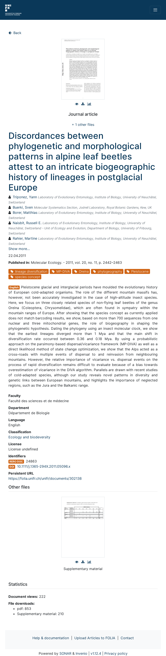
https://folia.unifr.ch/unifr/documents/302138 (45, 478)
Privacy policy (116, 653)
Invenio (81, 653)
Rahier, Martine (25, 238)
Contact (127, 638)
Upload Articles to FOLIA (94, 638)
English (14, 287)
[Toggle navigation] (155, 10)
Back (16, 33)
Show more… (19, 249)
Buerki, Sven (23, 207)
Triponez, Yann (25, 197)
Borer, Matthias (25, 212)
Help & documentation (50, 638)
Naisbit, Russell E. (27, 223)
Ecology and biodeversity (29, 437)
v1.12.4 (96, 653)
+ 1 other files (83, 124)
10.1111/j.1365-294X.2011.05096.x (43, 466)
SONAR (65, 653)
